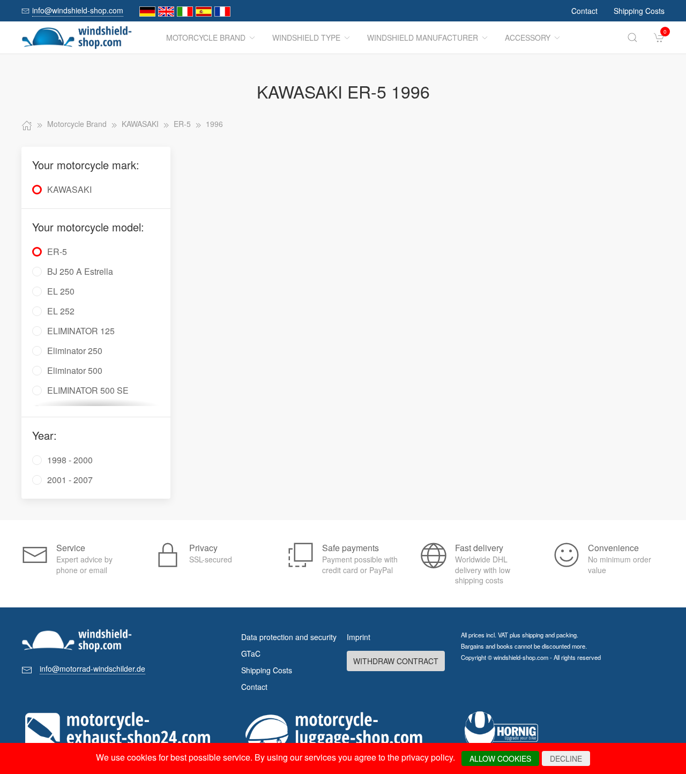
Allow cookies (500, 758)
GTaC (250, 653)
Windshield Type (306, 37)
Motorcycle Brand (205, 37)
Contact (584, 10)
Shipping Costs (639, 10)
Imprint (358, 637)
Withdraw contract (395, 661)
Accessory (527, 37)
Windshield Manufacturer (422, 37)
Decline (566, 758)
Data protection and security (289, 637)
